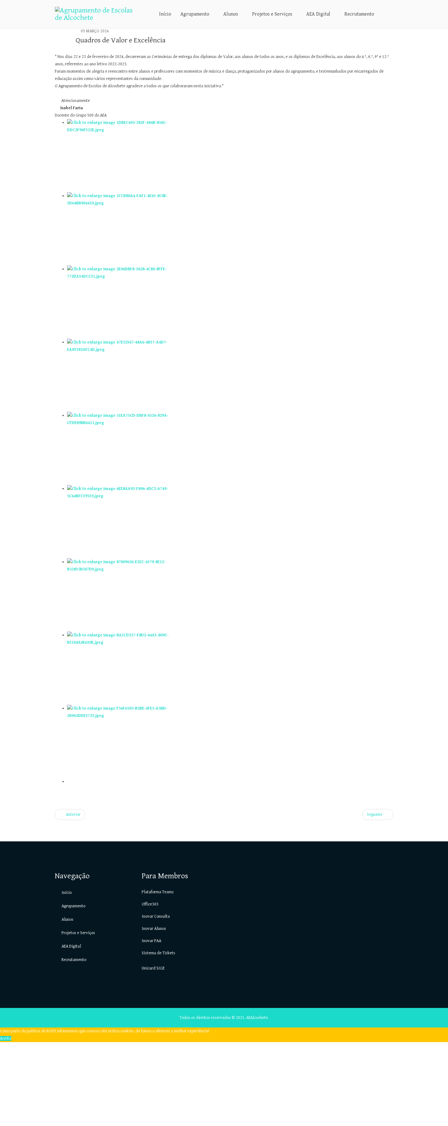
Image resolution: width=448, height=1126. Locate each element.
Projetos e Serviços (272, 14)
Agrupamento (194, 14)
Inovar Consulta (156, 916)
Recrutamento (359, 14)
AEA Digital (318, 14)
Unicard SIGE (153, 968)
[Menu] (390, 13)
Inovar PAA (151, 940)
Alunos (230, 14)
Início (165, 14)
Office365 (150, 904)
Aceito (5, 1038)
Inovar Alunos (154, 928)
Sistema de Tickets (158, 953)
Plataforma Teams (158, 892)
